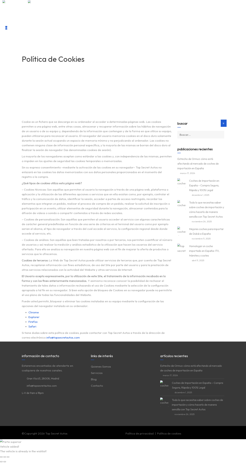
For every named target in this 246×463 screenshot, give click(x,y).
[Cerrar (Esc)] (1, 456)
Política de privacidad (140, 433)
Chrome (33, 312)
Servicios (15, 12)
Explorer (33, 317)
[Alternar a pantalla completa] (4, 456)
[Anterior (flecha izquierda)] (1, 461)
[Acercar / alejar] (8, 456)
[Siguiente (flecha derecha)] (4, 461)
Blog (12, 16)
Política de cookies (169, 433)
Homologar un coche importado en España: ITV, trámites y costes (204, 250)
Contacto (15, 21)
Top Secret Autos (56, 433)
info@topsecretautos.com (63, 337)
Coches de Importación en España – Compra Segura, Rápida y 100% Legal (204, 185)
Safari (32, 326)
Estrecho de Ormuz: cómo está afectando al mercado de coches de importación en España (198, 163)
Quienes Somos (19, 7)
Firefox (33, 321)
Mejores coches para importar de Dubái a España (206, 231)
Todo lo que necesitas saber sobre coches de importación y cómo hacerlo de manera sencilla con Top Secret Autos (206, 209)
